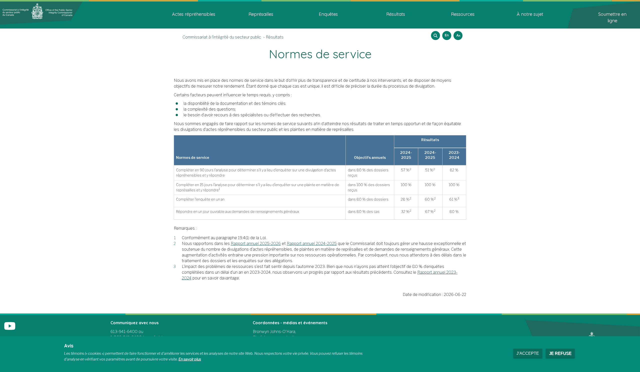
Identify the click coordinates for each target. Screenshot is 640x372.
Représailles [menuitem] (260, 14)
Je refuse (560, 353)
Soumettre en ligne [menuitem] (612, 17)
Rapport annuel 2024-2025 (312, 243)
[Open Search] (435, 35)
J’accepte (527, 353)
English (446, 34)
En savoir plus (189, 359)
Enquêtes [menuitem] (328, 14)
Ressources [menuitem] (462, 14)
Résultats (275, 37)
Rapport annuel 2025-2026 (256, 243)
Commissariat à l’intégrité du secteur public (221, 37)
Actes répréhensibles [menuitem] (193, 14)
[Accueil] (41, 12)
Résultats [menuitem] (395, 14)
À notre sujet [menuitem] (530, 14)
